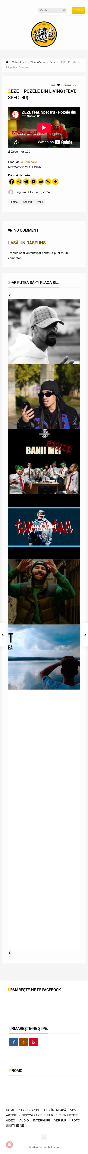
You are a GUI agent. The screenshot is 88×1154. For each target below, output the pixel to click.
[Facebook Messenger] (33, 181)
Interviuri (41, 1120)
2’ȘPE (36, 1110)
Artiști (12, 1115)
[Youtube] (33, 1042)
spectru (27, 202)
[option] (44, 331)
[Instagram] (23, 1042)
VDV (73, 1110)
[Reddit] (41, 181)
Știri (50, 1115)
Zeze (14, 151)
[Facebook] (12, 181)
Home (10, 1110)
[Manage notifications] (9, 1144)
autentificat (33, 253)
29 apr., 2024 (41, 192)
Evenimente (68, 1115)
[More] (55, 181)
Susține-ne (15, 1125)
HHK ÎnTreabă (55, 1110)
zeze (40, 202)
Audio (24, 1120)
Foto (76, 1120)
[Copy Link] (48, 181)
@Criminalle (29, 162)
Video (10, 1120)
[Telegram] (26, 181)
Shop (23, 1110)
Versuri (60, 1120)
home (14, 202)
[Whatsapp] (19, 181)
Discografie (32, 1115)
